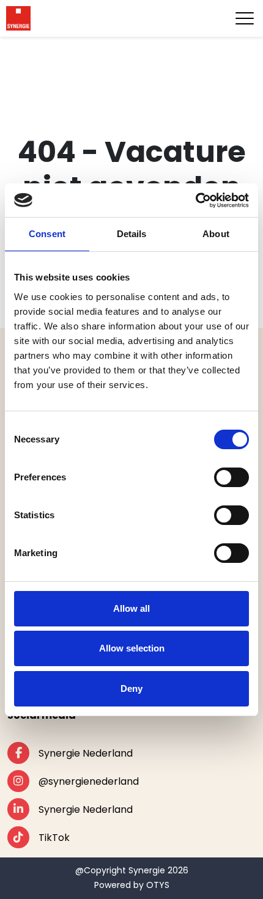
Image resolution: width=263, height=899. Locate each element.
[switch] (231, 477)
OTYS (157, 885)
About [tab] (215, 234)
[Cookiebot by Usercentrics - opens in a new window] (195, 200)
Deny (131, 688)
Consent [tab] (47, 234)
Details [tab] (132, 234)
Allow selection (132, 648)
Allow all (131, 608)
